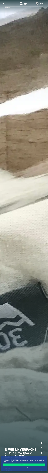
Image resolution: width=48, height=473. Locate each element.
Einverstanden (24, 464)
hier (19, 461)
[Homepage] (24, 3)
